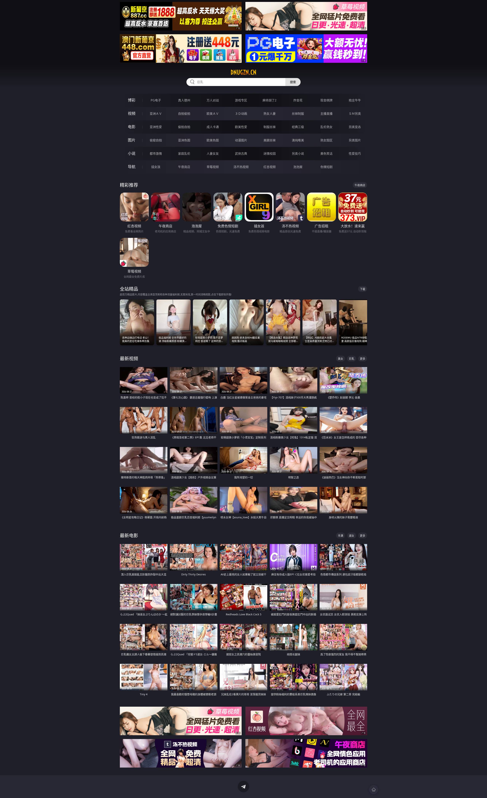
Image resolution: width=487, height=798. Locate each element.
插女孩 (155, 167)
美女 (340, 358)
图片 (131, 140)
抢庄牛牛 (355, 100)
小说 (131, 153)
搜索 (293, 82)
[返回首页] (373, 789)
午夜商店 (184, 167)
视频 (131, 113)
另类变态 (355, 127)
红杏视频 (269, 167)
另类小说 (298, 153)
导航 (131, 166)
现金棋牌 (326, 100)
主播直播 (326, 113)
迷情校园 (269, 153)
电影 (131, 126)
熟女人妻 (269, 113)
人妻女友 (213, 153)
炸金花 (297, 100)
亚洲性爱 (156, 127)
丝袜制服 (298, 113)
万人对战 (213, 100)
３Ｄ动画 (241, 113)
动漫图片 (241, 140)
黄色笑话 (326, 153)
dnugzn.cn (243, 72)
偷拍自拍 (184, 127)
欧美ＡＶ (213, 113)
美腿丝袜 (269, 140)
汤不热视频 (241, 167)
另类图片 (355, 140)
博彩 (131, 100)
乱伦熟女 (326, 127)
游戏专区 (241, 100)
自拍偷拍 (184, 113)
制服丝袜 (269, 127)
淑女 (351, 535)
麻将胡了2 (269, 100)
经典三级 (298, 127)
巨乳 (351, 358)
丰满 (340, 535)
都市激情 (156, 153)
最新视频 (129, 358)
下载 (362, 289)
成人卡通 (213, 127)
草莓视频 (213, 167)
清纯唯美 (298, 140)
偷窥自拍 (156, 140)
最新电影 (129, 535)
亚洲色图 (184, 140)
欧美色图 (213, 140)
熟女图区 (326, 140)
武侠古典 (241, 153)
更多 (362, 358)
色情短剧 (326, 167)
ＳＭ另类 (355, 113)
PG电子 (156, 100)
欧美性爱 (241, 127)
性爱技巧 (355, 153)
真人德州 (184, 100)
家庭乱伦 (184, 153)
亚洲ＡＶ (156, 113)
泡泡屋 (297, 167)
